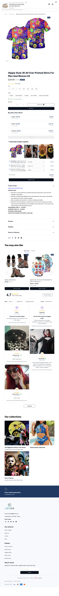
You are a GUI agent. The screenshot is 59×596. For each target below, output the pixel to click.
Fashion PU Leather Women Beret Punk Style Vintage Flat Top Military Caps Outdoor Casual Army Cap (17, 361)
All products (11, 14)
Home (6, 14)
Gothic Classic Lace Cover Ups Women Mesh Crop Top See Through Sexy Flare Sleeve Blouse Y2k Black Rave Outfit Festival (42, 369)
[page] (13, 492)
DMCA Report (17, 581)
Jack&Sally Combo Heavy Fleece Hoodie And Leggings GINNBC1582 (42, 326)
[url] (40, 578)
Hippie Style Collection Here (15, 188)
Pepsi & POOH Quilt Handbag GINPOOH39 (17, 322)
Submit (29, 572)
